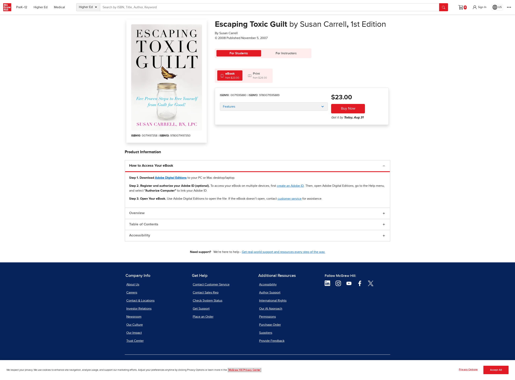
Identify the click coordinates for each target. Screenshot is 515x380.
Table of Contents (143, 224)
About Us (132, 284)
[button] (479, 7)
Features (229, 106)
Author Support (269, 292)
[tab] (229, 75)
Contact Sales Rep (205, 292)
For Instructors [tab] (286, 53)
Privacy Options (468, 369)
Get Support (201, 308)
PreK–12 (21, 7)
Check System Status (207, 300)
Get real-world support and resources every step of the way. (283, 252)
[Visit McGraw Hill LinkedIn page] (327, 283)
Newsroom (133, 316)
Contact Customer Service (211, 284)
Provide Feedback (271, 340)
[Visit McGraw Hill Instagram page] (338, 283)
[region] (257, 370)
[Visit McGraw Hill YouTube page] (349, 283)
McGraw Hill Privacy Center (245, 370)
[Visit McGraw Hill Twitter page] (370, 283)
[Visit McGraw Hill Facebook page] (360, 283)
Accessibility (139, 235)
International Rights (272, 300)
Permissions (267, 316)
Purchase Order (270, 324)
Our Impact (134, 332)
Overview (137, 213)
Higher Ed (40, 7)
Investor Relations (138, 308)
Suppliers (265, 332)
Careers (131, 292)
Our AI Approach (270, 308)
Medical (59, 7)
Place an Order (203, 316)
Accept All (496, 370)
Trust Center (135, 340)
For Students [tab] (239, 53)
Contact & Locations (140, 300)
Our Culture (134, 324)
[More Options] (509, 7)
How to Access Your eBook (151, 165)
